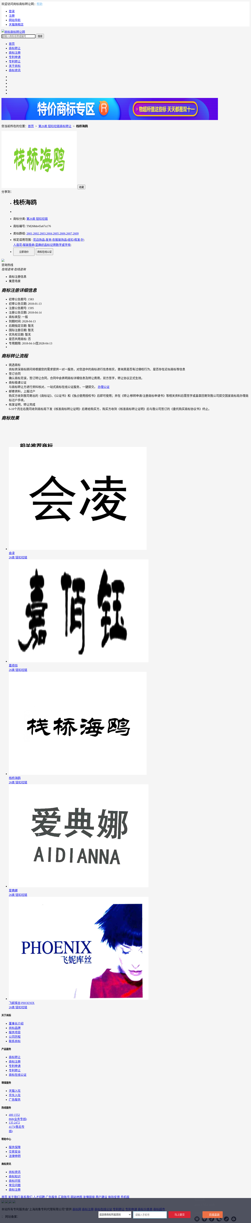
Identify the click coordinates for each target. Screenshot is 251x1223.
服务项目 (15, 1032)
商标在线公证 (44, 251)
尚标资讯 (15, 1172)
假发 (77, 239)
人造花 (17, 244)
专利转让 (15, 61)
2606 (62, 233)
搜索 (40, 36)
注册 (12, 15)
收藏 (81, 187)
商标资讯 (15, 70)
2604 (49, 233)
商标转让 (15, 48)
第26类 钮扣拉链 (37, 218)
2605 (56, 233)
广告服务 (15, 1099)
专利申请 (15, 57)
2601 (29, 233)
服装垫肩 (29, 244)
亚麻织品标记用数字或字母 (53, 244)
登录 (12, 11)
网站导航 (15, 20)
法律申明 (15, 1156)
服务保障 (15, 1147)
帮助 (39, 4)
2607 (69, 233)
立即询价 (24, 251)
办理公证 (104, 386)
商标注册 (15, 52)
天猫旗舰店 (16, 24)
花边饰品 (39, 239)
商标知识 (15, 1176)
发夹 (48, 239)
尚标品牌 (15, 1027)
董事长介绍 (16, 1023)
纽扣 (70, 239)
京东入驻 (15, 1095)
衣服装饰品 (59, 239)
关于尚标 (15, 65)
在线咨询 (214, 1214)
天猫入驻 (15, 1090)
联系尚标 (15, 1041)
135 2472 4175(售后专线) (16, 1127)
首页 (12, 43)
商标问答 (15, 1180)
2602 (36, 233)
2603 (43, 233)
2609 (76, 233)
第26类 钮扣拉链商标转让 (54, 126)
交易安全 (15, 1151)
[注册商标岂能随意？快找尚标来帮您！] (109, 119)
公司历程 (15, 1036)
